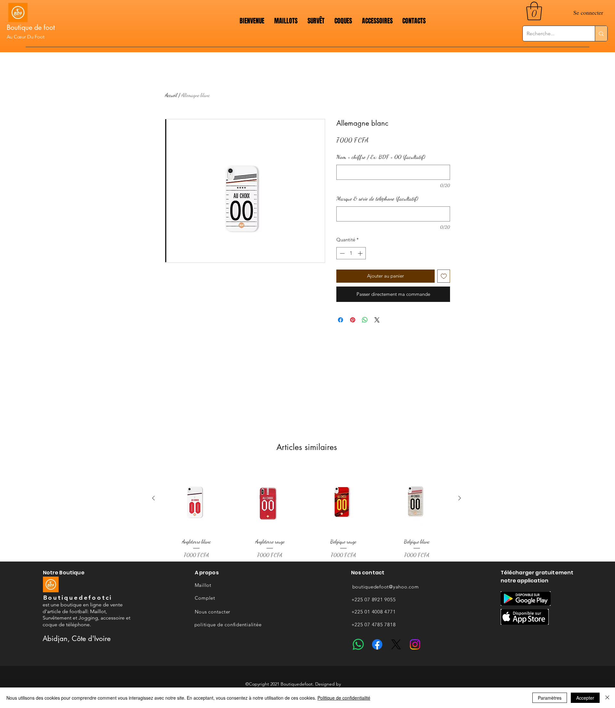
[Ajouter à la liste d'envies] (443, 276)
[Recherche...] (601, 33)
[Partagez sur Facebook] (340, 320)
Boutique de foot (31, 27)
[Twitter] (396, 644)
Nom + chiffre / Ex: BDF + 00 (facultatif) (380, 156)
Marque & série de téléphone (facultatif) (377, 198)
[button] (534, 11)
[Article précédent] (153, 498)
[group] (306, 511)
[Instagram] (415, 644)
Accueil (171, 95)
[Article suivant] (459, 498)
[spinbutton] (351, 253)
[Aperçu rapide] (196, 498)
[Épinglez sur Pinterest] (353, 320)
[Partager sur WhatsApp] (365, 320)
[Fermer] (607, 698)
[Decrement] (341, 253)
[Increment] (361, 253)
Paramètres (550, 698)
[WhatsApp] (358, 644)
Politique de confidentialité (343, 698)
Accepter (585, 698)
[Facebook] (377, 644)
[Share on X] (377, 320)
